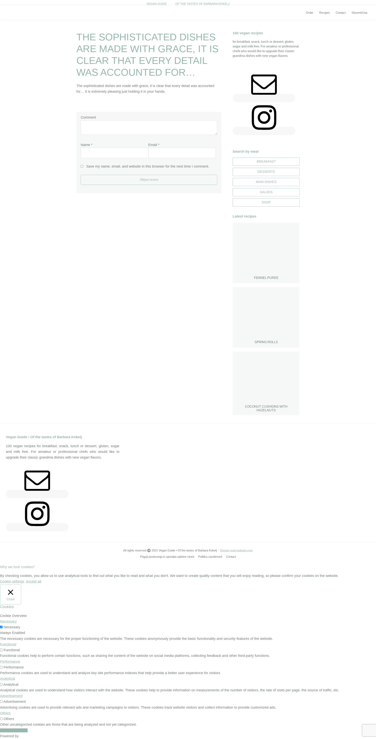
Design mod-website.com (236, 550)
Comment (88, 117)
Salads (266, 192)
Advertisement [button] (11, 696)
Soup (266, 202)
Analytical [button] (7, 679)
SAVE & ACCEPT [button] (14, 730)
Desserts (266, 171)
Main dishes (266, 182)
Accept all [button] (33, 581)
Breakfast (266, 161)
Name (86, 145)
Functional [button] (8, 644)
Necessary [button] (8, 621)
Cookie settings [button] (12, 581)
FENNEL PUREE (266, 277)
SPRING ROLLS (266, 342)
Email (153, 145)
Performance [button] (10, 662)
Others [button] (5, 713)
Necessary (12, 627)
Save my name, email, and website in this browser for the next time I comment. (147, 166)
